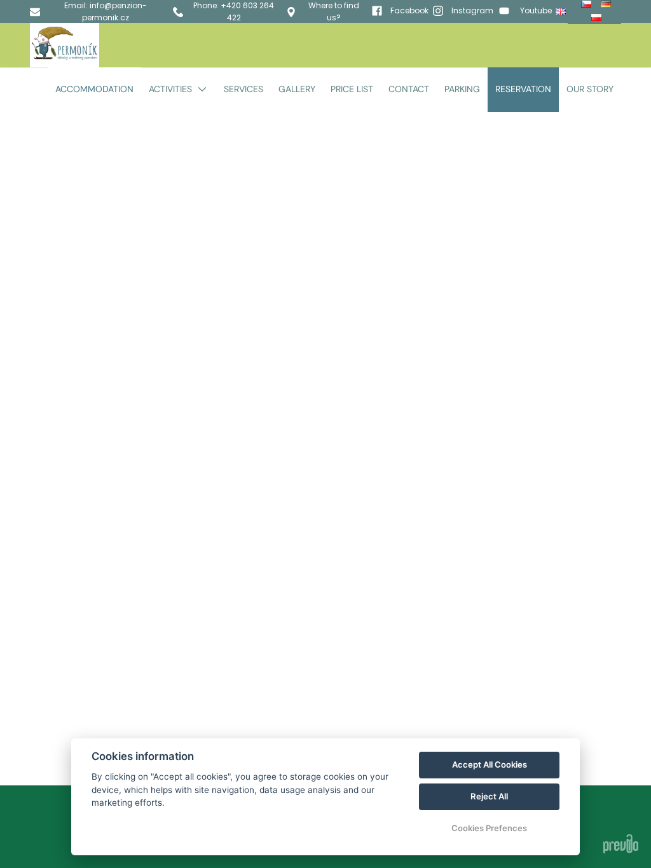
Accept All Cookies (489, 764)
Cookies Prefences (489, 828)
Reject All (489, 796)
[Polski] (598, 17)
